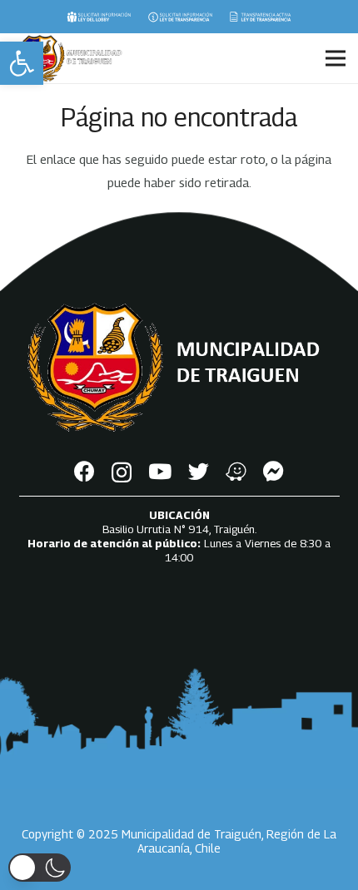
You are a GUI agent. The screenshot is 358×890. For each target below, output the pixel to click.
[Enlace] (99, 16)
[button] (21, 63)
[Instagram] (122, 472)
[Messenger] (273, 471)
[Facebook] (84, 471)
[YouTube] (160, 471)
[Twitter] (198, 471)
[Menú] (336, 58)
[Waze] (236, 471)
